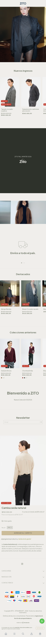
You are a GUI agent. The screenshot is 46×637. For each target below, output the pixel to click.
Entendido (40, 628)
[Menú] (14, 633)
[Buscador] (23, 633)
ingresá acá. (39, 616)
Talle (3, 527)
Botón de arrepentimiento (23, 618)
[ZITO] (6, 633)
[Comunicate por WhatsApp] (42, 621)
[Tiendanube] (23, 623)
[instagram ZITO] (22, 564)
